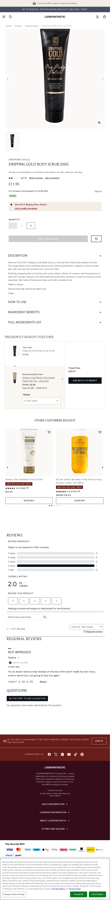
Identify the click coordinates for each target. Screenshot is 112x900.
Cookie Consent (55, 790)
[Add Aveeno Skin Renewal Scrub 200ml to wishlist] (49, 432)
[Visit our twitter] (56, 754)
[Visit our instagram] (62, 754)
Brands (18, 26)
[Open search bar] (10, 16)
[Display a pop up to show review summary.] (27, 488)
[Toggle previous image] (7, 79)
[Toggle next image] (102, 79)
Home (8, 26)
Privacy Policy (58, 889)
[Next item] (102, 467)
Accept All (78, 894)
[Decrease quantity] (13, 225)
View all (97, 191)
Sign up (99, 741)
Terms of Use (75, 889)
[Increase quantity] (31, 225)
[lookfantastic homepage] (55, 16)
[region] (55, 879)
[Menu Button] (3, 16)
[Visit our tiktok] (75, 754)
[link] (97, 16)
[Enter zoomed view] (99, 122)
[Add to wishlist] (96, 238)
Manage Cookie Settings (14, 894)
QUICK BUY (29, 500)
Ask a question (52, 178)
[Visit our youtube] (69, 754)
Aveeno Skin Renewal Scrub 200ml (24, 479)
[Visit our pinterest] (82, 754)
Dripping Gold (31, 26)
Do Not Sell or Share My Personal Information (55, 795)
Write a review (36, 178)
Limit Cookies (97, 894)
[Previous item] (7, 467)
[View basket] (104, 16)
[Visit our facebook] (49, 754)
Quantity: (14, 219)
